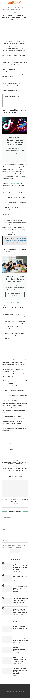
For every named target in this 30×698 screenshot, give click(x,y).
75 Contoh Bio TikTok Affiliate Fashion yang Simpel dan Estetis (19, 659)
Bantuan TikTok (15, 183)
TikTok (10, 8)
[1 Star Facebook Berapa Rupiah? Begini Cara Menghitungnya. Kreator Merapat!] (7, 588)
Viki (13, 19)
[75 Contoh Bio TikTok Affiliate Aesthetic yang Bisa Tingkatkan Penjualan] (7, 671)
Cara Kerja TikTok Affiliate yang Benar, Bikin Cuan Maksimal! (19, 649)
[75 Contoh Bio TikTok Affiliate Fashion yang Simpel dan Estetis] (7, 660)
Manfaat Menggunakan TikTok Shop (20, 577)
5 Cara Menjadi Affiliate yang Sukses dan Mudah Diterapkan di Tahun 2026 (20, 638)
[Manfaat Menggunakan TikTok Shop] (7, 578)
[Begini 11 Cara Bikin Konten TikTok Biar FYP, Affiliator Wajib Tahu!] (15, 488)
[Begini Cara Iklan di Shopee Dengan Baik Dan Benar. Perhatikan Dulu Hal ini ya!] (7, 566)
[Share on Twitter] (20, 443)
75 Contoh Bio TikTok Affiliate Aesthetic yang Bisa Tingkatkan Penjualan (20, 671)
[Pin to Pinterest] (22, 443)
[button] (25, 97)
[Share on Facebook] (19, 443)
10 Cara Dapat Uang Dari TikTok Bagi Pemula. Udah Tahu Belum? (20, 600)
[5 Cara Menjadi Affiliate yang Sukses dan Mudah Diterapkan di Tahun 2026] (7, 639)
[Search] (28, 2)
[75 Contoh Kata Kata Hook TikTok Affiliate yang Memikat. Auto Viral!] (7, 611)
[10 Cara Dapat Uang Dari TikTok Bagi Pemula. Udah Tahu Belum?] (7, 601)
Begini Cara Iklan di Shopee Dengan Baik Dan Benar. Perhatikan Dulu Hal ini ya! (20, 566)
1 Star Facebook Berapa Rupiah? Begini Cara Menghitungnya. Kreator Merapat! (20, 589)
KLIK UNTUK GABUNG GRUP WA (15, 294)
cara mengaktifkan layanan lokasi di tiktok (14, 436)
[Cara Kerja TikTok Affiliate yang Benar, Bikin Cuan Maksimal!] (7, 650)
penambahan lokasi (11, 359)
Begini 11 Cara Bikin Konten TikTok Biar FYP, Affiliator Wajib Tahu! (20, 628)
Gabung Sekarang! (15, 157)
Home (3, 8)
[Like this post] (17, 443)
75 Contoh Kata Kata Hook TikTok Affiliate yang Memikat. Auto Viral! (20, 610)
